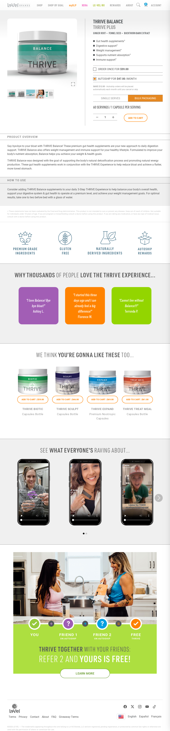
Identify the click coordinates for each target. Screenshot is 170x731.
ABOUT (129, 5)
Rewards (115, 5)
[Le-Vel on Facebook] (125, 706)
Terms (12, 716)
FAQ (53, 716)
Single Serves (110, 98)
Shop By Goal (56, 5)
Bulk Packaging (145, 98)
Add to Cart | (33, 399)
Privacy (23, 716)
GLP (73, 5)
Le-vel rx (99, 5)
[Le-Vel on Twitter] (132, 706)
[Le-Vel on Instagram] (139, 706)
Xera (85, 5)
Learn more (85, 673)
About (45, 716)
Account (156, 5)
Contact (34, 716)
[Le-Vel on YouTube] (147, 706)
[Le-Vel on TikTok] (154, 706)
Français (156, 716)
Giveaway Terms (69, 716)
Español (144, 716)
